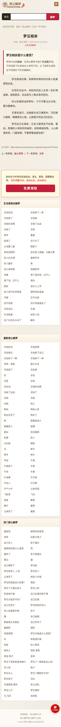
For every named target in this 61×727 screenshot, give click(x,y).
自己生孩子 (9, 605)
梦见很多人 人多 (12, 571)
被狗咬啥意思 (37, 531)
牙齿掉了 (8, 218)
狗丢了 (33, 415)
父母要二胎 (9, 246)
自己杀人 (8, 542)
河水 (32, 679)
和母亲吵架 (9, 593)
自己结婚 (34, 616)
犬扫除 (7, 443)
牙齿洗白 (8, 309)
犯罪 (6, 437)
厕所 (32, 628)
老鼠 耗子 (8, 656)
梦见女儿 (8, 673)
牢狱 (6, 460)
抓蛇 (6, 645)
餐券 (32, 500)
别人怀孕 (18, 153)
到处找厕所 (9, 252)
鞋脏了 (33, 246)
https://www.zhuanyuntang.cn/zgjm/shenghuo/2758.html (34, 147)
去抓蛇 (33, 696)
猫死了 (7, 554)
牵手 (32, 449)
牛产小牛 (8, 488)
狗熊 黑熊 (35, 650)
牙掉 (32, 229)
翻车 (32, 320)
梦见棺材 (34, 690)
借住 (32, 280)
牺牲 (32, 443)
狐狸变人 (8, 426)
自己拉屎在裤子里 (39, 593)
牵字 (6, 235)
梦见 (6, 17)
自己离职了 (9, 565)
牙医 (32, 398)
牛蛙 (32, 466)
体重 (6, 275)
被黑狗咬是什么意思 (14, 548)
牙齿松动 (8, 212)
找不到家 (8, 303)
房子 (32, 611)
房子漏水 (34, 542)
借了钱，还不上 (11, 280)
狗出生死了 (9, 415)
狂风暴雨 (34, 432)
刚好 (6, 286)
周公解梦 (26, 27)
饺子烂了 (34, 241)
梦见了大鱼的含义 (12, 588)
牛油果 (7, 477)
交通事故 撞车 (11, 684)
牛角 (32, 460)
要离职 (7, 628)
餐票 (32, 505)
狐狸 (32, 426)
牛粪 (32, 471)
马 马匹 (7, 696)
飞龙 (32, 494)
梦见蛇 (33, 565)
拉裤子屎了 (35, 537)
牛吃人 (7, 483)
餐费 (32, 235)
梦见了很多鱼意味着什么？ (17, 662)
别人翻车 (8, 263)
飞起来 (7, 494)
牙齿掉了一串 (37, 212)
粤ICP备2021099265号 (34, 722)
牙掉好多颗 (9, 224)
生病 (32, 309)
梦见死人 (34, 571)
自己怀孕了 (35, 622)
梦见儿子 (8, 690)
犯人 (32, 437)
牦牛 (32, 454)
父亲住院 (34, 488)
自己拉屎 (34, 599)
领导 (6, 537)
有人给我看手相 (11, 611)
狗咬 (6, 409)
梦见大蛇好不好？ (12, 599)
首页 (18, 27)
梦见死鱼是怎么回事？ (15, 582)
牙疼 (32, 381)
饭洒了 (7, 241)
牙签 (6, 381)
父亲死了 (8, 511)
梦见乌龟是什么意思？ (41, 633)
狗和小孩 (34, 409)
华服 (6, 297)
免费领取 (30, 188)
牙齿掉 (33, 218)
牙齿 (32, 375)
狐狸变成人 (35, 420)
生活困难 (8, 314)
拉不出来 (34, 297)
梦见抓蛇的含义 (38, 605)
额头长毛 (34, 364)
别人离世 (34, 645)
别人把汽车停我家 (12, 292)
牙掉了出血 (35, 224)
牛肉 (6, 471)
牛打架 (33, 477)
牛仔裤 (33, 483)
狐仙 (6, 432)
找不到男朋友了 (38, 303)
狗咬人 (7, 650)
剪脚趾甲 (34, 269)
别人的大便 (9, 258)
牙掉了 (7, 229)
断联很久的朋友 (11, 622)
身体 (32, 656)
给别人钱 (34, 314)
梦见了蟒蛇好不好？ (40, 673)
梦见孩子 (8, 679)
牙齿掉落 (34, 347)
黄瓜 (6, 559)
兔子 (32, 667)
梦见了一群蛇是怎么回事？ (43, 662)
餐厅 (6, 505)
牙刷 (6, 403)
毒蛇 (32, 582)
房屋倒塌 (8, 633)
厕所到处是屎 (37, 292)
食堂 (6, 500)
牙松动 (7, 386)
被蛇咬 (7, 531)
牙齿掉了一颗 (10, 358)
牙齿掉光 (8, 352)
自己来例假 (9, 269)
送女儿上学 (35, 286)
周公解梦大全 (35, 714)
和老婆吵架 (35, 639)
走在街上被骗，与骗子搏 (42, 252)
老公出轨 (34, 684)
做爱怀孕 (34, 258)
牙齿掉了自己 (37, 352)
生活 (34, 27)
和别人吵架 (35, 576)
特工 (32, 403)
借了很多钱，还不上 (40, 275)
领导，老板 (9, 364)
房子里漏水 (35, 554)
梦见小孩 (34, 588)
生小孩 (7, 667)
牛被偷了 (8, 466)
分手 (41, 153)
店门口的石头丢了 (12, 320)
